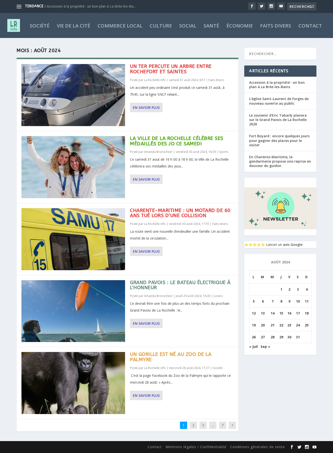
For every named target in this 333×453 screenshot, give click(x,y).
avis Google (293, 244)
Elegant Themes (48, 447)
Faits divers (275, 26)
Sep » (265, 346)
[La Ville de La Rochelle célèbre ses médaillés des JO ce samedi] (73, 167)
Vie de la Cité (73, 26)
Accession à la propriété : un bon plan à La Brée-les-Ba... (91, 6)
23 (289, 325)
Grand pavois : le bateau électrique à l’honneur (180, 285)
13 (263, 313)
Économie (239, 26)
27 (263, 337)
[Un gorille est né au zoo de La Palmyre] (73, 383)
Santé (211, 26)
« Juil (253, 346)
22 (281, 325)
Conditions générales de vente (257, 446)
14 (272, 313)
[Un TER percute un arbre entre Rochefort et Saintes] (73, 95)
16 (289, 313)
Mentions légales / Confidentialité (196, 446)
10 (298, 301)
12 (254, 313)
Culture (161, 26)
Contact (310, 26)
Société (39, 26)
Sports (223, 152)
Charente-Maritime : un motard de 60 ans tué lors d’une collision (180, 213)
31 (298, 337)
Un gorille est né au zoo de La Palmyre (170, 356)
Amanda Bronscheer (158, 152)
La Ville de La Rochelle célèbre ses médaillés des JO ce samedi (176, 141)
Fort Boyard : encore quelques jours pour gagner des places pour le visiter (279, 140)
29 (281, 337)
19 (254, 325)
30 (289, 337)
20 (263, 325)
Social (187, 26)
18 (307, 313)
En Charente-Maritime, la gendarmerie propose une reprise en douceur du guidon (280, 161)
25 (307, 325)
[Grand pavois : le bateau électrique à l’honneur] (73, 311)
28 (272, 337)
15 (281, 313)
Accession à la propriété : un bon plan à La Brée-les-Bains (277, 84)
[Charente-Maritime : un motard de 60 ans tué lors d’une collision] (73, 239)
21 (272, 325)
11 (307, 301)
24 (298, 325)
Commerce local (120, 26)
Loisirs (218, 296)
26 (254, 337)
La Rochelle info (155, 80)
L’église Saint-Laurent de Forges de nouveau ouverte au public (279, 100)
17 (298, 313)
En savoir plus (146, 107)
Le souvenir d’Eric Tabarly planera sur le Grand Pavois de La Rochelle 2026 (278, 119)
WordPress (97, 447)
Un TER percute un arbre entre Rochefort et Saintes (171, 69)
